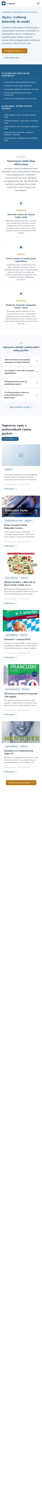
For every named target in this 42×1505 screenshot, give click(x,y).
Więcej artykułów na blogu (19, 407)
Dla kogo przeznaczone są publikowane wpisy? (15, 382)
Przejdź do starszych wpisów (20, 783)
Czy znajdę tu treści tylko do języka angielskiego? (19, 371)
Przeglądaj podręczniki (13, 51)
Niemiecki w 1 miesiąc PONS (17, 639)
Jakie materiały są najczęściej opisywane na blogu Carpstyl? (17, 361)
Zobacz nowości (9, 439)
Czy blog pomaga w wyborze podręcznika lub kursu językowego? (16, 395)
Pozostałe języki (12, 689)
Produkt (8, 469)
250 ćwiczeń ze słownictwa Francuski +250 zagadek (20, 695)
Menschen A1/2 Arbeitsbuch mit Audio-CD (18, 752)
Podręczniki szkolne (13, 520)
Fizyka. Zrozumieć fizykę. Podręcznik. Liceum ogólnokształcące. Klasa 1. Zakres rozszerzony (19, 529)
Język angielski (11, 578)
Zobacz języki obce (11, 58)
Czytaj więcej (9, 489)
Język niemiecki (11, 635)
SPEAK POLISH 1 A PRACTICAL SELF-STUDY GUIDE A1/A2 (20, 584)
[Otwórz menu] (38, 3)
